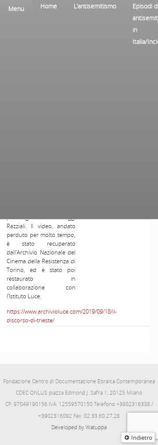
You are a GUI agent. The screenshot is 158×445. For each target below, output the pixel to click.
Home (48, 6)
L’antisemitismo (95, 6)
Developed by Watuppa (79, 427)
